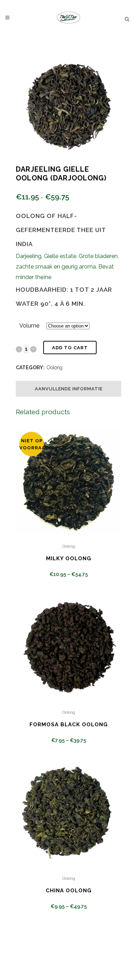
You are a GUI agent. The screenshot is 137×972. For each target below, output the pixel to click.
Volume (29, 325)
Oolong (55, 367)
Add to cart (70, 347)
